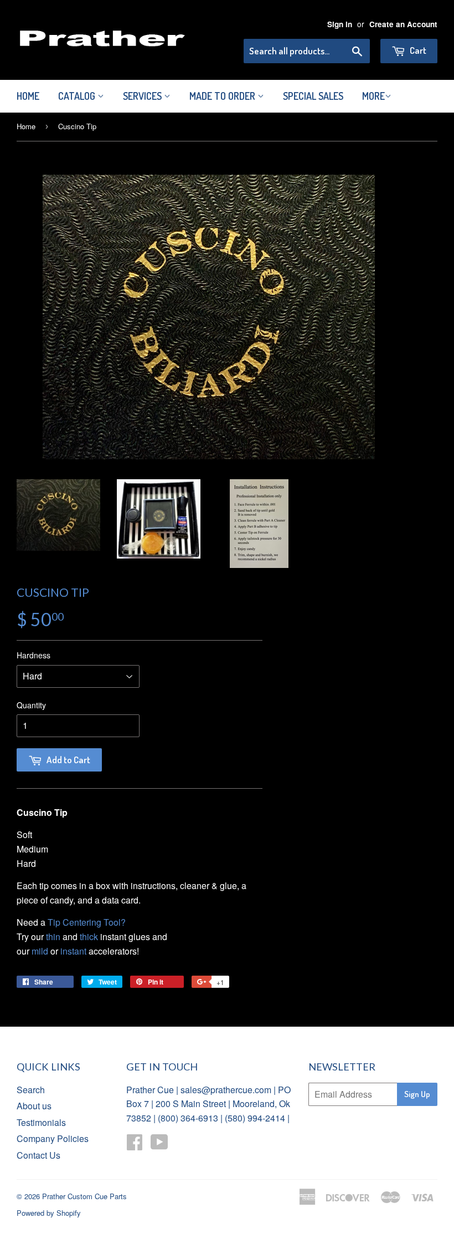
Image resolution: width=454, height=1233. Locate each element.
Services (143, 96)
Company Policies (53, 1138)
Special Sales (313, 96)
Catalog (77, 96)
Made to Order (223, 96)
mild (40, 951)
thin (53, 936)
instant (73, 951)
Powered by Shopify (49, 1212)
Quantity (31, 705)
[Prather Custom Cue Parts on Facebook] (134, 1145)
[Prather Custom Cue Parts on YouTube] (159, 1145)
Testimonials (41, 1122)
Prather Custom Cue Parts (84, 1196)
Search (31, 1089)
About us (34, 1105)
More (373, 96)
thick (89, 936)
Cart (417, 50)
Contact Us (38, 1155)
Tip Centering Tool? (87, 922)
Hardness (33, 655)
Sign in (339, 24)
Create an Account (403, 24)
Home (28, 96)
